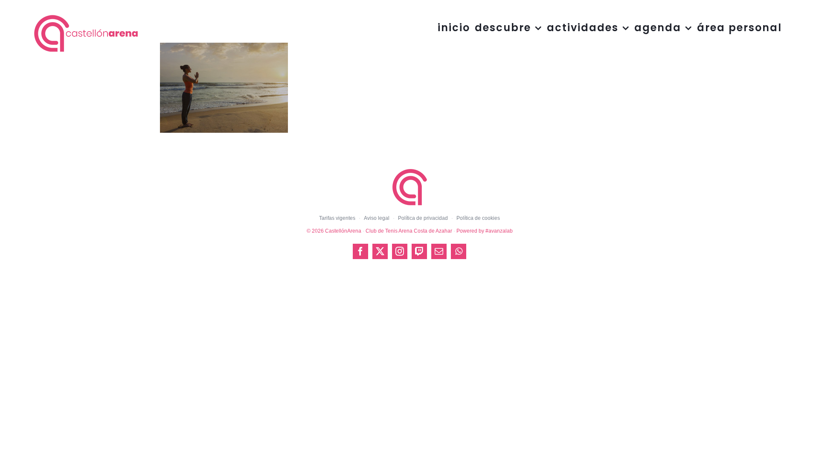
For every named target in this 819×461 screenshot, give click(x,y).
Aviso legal (376, 218)
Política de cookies (478, 218)
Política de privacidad (423, 218)
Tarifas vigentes (337, 218)
